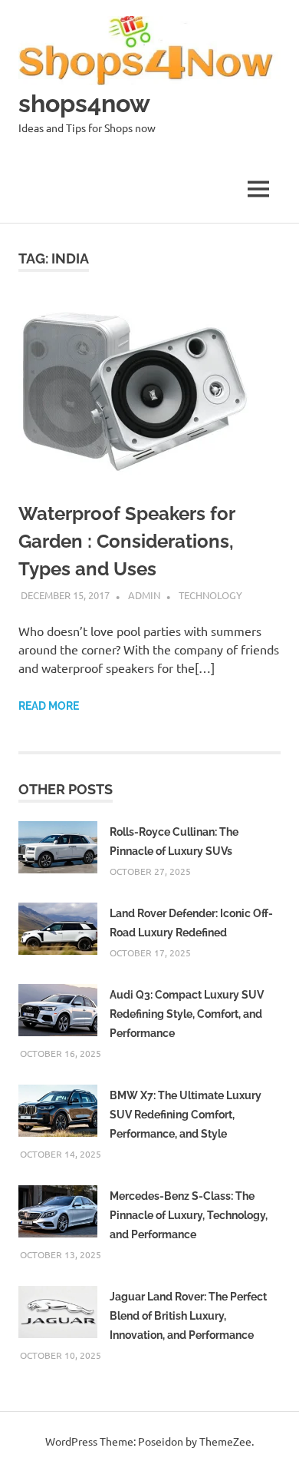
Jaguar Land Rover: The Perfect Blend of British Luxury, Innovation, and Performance (188, 1315)
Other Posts (65, 789)
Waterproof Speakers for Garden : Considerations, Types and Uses (126, 541)
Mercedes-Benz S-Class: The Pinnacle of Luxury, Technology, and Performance (189, 1215)
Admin (144, 594)
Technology (210, 594)
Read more (48, 706)
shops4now (84, 103)
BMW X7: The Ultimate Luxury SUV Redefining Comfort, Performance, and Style (185, 1114)
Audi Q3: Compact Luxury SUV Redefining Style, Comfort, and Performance (187, 1014)
